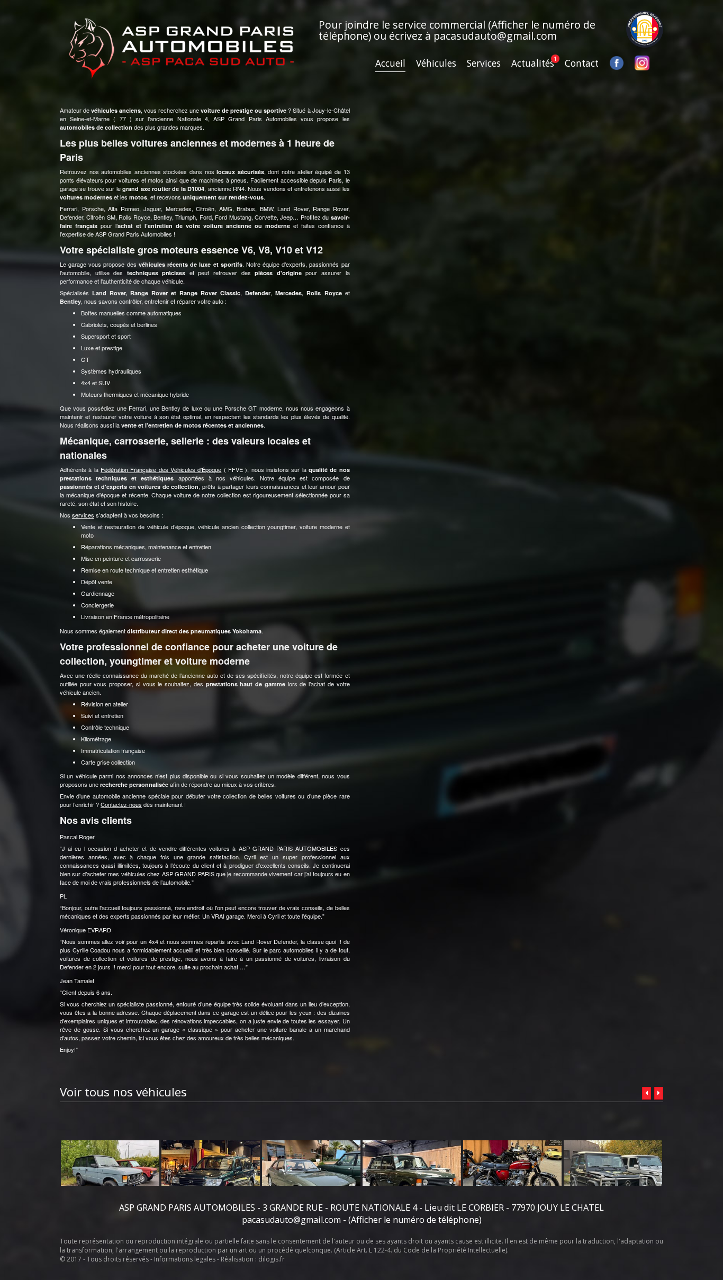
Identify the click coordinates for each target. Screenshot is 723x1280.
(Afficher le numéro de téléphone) (415, 1219)
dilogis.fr (271, 1259)
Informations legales (184, 1259)
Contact (582, 63)
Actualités (532, 63)
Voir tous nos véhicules (123, 1092)
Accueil (390, 63)
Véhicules (436, 63)
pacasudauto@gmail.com (495, 36)
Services (484, 63)
